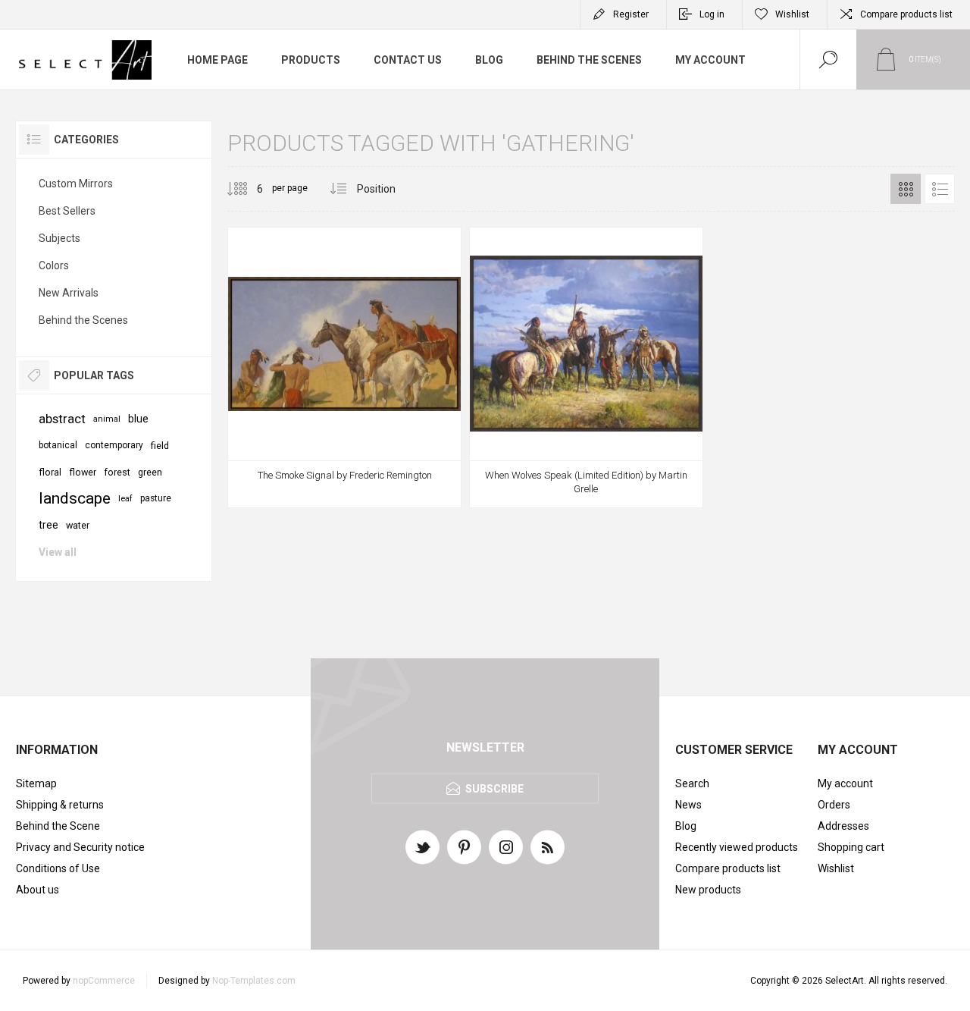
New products (708, 890)
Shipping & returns (60, 805)
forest (117, 472)
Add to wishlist (361, 469)
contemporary (114, 445)
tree (48, 525)
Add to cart (327, 469)
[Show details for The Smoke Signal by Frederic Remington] (344, 367)
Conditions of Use (58, 868)
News (688, 805)
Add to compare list (395, 469)
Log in (711, 14)
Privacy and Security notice (80, 847)
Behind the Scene (58, 826)
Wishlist (836, 868)
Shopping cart (851, 847)
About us (37, 890)
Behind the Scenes (83, 320)
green (150, 472)
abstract (62, 418)
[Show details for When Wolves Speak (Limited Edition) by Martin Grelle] (586, 367)
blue (138, 419)
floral (50, 472)
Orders (834, 805)
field (160, 445)
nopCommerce (104, 980)
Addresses (843, 826)
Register (631, 14)
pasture (155, 498)
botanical (58, 445)
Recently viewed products (736, 847)
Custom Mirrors (76, 183)
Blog (685, 826)
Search (692, 783)
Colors (54, 265)
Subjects (59, 238)
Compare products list (906, 14)
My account (845, 783)
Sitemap (36, 783)
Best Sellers (67, 211)
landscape (75, 498)
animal (106, 419)
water (77, 525)
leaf (125, 499)
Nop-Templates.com (254, 980)
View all (58, 552)
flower (82, 472)
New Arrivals (69, 293)
